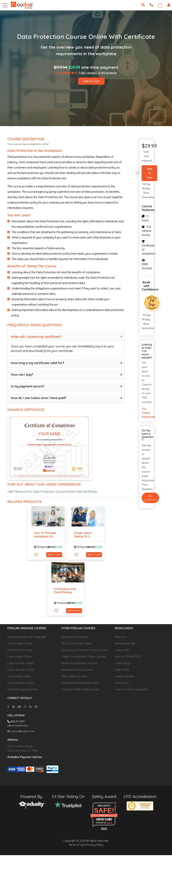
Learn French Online (19, 650)
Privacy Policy (94, 844)
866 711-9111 (17, 721)
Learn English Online (19, 643)
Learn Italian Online (19, 676)
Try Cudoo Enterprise (146, 412)
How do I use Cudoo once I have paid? (38, 398)
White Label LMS (125, 643)
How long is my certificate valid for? (37, 363)
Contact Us (122, 682)
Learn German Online (20, 669)
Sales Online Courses (74, 676)
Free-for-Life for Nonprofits (131, 689)
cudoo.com (104, 815)
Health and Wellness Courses (79, 663)
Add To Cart (91, 81)
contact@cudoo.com (22, 731)
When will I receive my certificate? (36, 337)
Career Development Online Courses (83, 656)
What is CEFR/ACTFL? (128, 656)
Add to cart (54, 554)
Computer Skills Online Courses (80, 689)
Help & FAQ (122, 669)
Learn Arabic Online (19, 656)
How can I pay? (22, 374)
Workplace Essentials (74, 637)
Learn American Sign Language (26, 637)
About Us (120, 637)
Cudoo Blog (122, 663)
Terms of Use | (77, 844)
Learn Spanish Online (20, 682)
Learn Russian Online (20, 663)
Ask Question (150, 498)
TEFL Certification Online (76, 643)
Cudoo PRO (122, 650)
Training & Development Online (80, 682)
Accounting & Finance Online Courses (84, 650)
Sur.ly (109, 822)
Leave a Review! (124, 676)
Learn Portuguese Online (22, 689)
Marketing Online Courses (77, 669)
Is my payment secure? (28, 386)
